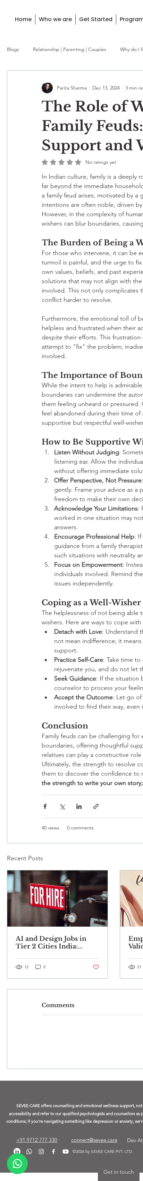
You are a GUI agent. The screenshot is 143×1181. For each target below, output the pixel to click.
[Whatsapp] (29, 1160)
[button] (55, 19)
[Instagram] (41, 1160)
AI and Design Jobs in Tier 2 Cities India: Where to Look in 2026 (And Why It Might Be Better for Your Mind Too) (55, 942)
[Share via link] (96, 806)
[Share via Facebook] (45, 806)
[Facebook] (53, 1160)
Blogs (13, 49)
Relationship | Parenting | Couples (69, 49)
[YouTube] (65, 1160)
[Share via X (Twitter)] (62, 806)
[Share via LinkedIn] (79, 806)
